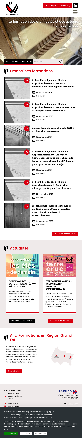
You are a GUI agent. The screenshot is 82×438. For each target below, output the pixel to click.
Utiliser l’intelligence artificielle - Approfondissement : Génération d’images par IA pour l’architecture (51, 185)
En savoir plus (13, 371)
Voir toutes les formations (65, 234)
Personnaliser (40, 433)
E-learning (65, 5)
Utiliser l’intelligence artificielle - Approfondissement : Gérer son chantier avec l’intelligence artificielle (53, 83)
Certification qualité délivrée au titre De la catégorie (68, 397)
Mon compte (50, 5)
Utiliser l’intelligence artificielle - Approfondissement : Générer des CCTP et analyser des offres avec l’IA (54, 107)
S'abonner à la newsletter (22, 320)
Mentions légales (71, 404)
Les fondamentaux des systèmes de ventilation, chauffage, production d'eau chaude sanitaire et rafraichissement (51, 210)
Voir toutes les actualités (60, 320)
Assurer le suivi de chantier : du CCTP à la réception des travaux (53, 130)
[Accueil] (12, 8)
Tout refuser (26, 433)
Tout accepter (11, 433)
